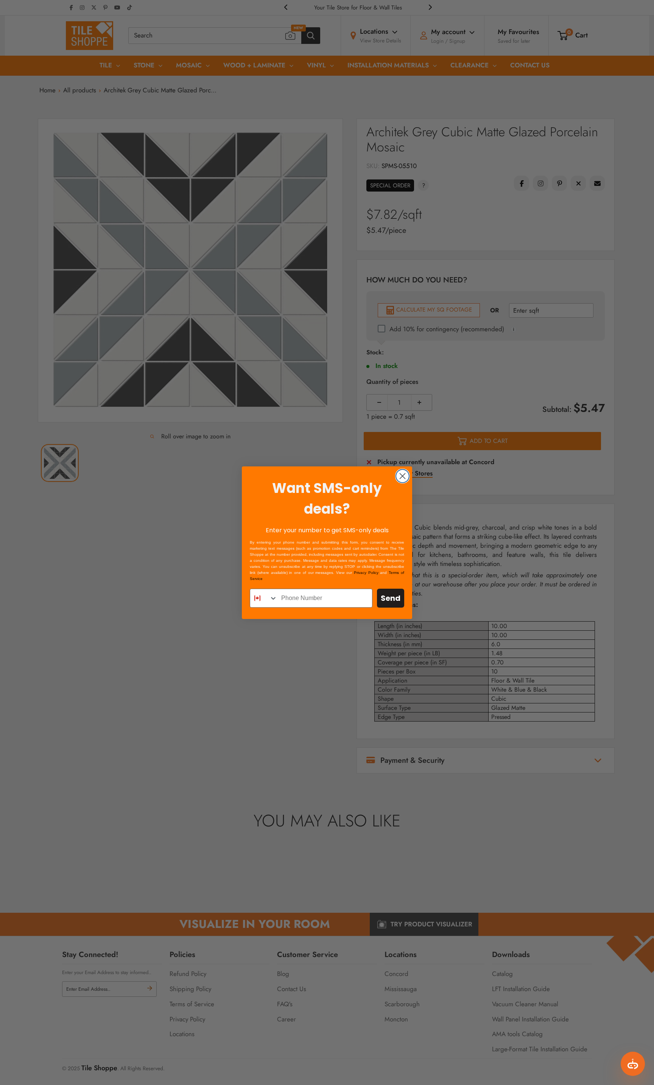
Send (390, 598)
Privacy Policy (366, 573)
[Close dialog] (402, 476)
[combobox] (263, 598)
